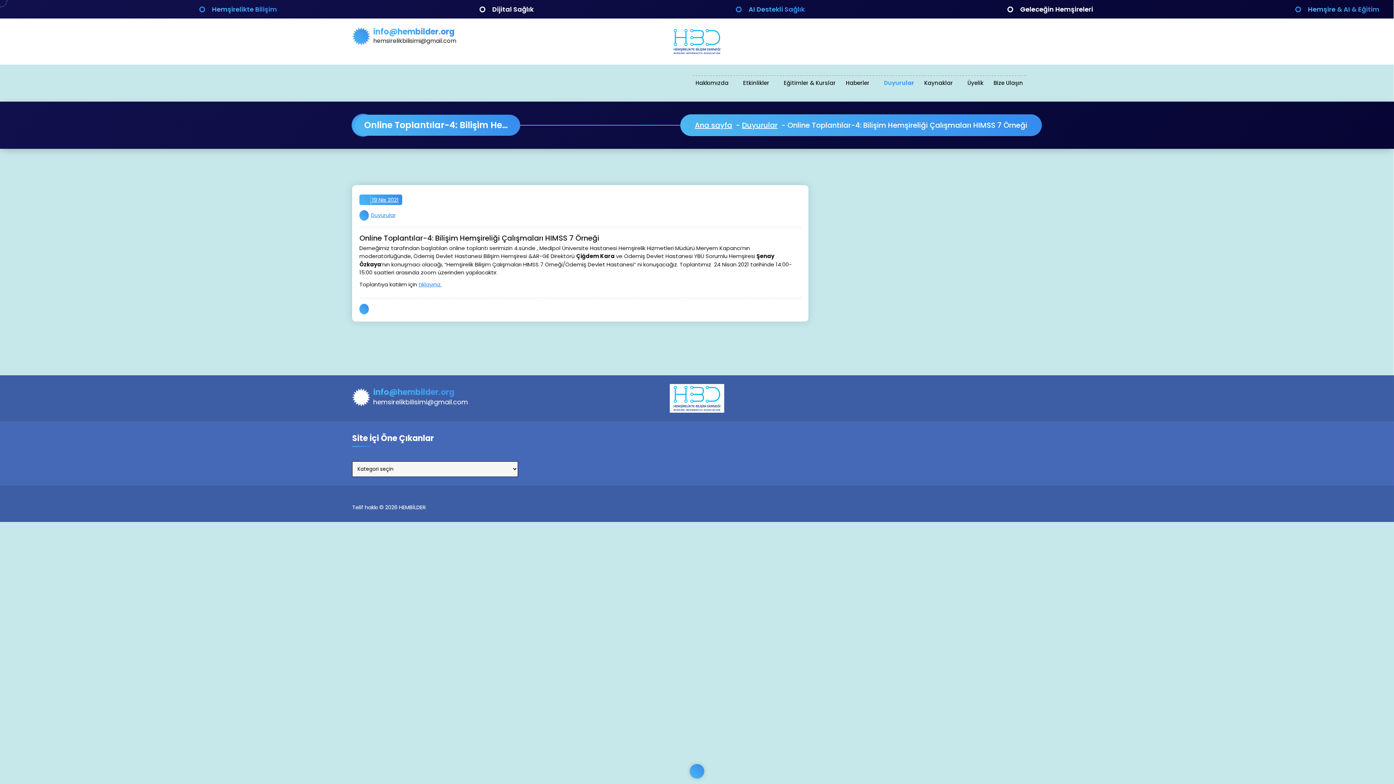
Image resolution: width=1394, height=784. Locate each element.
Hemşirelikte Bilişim (244, 9)
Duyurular (899, 83)
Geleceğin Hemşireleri (1056, 9)
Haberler (857, 83)
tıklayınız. (430, 284)
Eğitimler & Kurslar (810, 83)
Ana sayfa (713, 125)
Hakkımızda (712, 83)
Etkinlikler (756, 83)
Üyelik (975, 83)
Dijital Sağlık (513, 9)
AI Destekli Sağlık (777, 9)
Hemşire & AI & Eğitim (1343, 9)
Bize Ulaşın (1008, 83)
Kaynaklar (938, 83)
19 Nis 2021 (385, 200)
